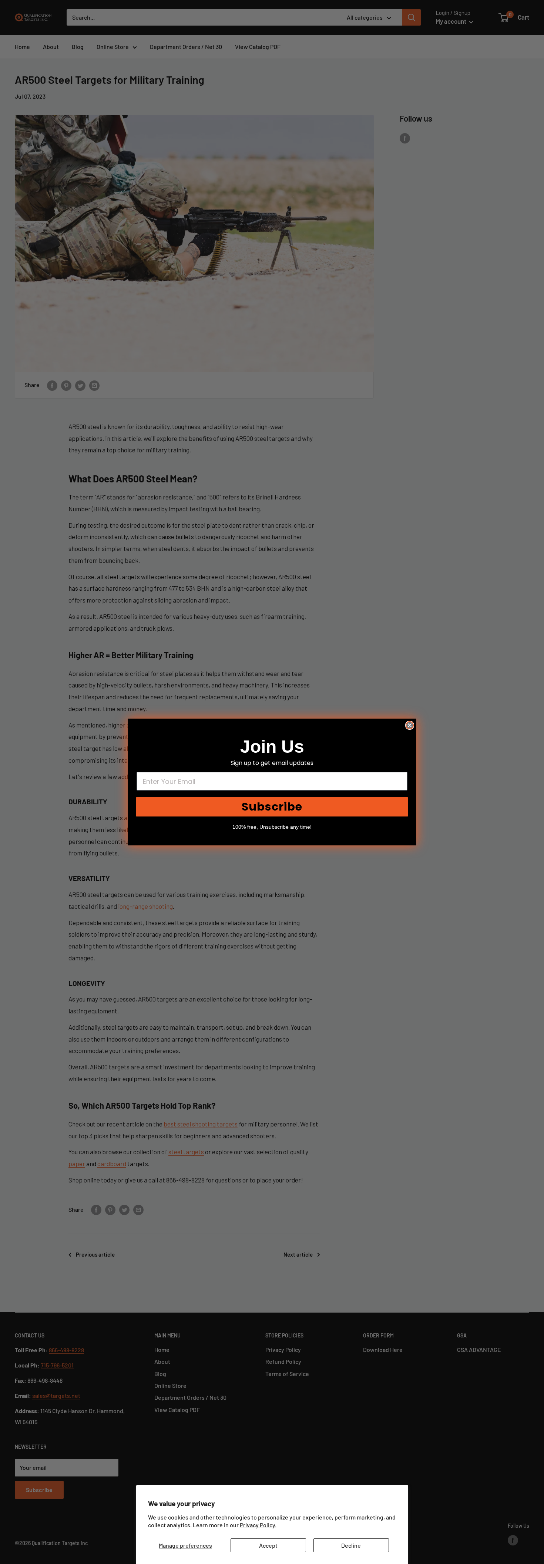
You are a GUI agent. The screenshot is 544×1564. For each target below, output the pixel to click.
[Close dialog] (409, 725)
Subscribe (272, 807)
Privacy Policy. (258, 1524)
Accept (268, 1545)
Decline (351, 1545)
